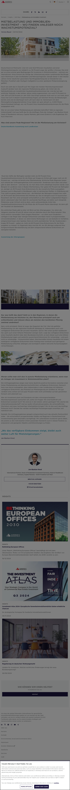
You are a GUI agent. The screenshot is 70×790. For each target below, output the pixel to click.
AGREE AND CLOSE (41, 786)
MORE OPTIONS (26, 786)
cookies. (56, 783)
